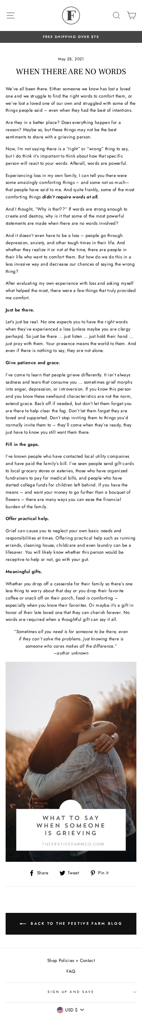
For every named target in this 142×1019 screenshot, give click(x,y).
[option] (71, 37)
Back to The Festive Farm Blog (76, 923)
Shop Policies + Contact (71, 960)
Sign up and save (71, 991)
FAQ (70, 971)
